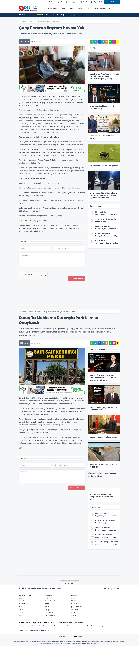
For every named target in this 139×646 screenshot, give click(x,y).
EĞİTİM (73, 598)
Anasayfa (23, 22)
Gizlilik (53, 623)
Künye (28, 623)
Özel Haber (75, 604)
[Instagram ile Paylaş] (114, 42)
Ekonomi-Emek (50, 601)
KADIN (88, 9)
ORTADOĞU (49, 613)
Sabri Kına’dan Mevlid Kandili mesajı (53, 15)
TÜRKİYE (95, 9)
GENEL (47, 604)
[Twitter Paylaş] (95, 42)
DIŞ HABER (74, 610)
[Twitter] (105, 588)
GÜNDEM (80, 9)
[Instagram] (111, 588)
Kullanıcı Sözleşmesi (65, 623)
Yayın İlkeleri (37, 623)
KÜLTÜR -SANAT (50, 615)
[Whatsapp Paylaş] (92, 42)
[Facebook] (108, 588)
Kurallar (46, 623)
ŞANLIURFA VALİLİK (77, 607)
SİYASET (72, 9)
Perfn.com (78, 636)
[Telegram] (118, 588)
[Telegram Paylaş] (103, 42)
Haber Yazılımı (56, 588)
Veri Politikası (78, 623)
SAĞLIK (102, 9)
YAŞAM (73, 613)
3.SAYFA (73, 601)
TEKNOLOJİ (48, 595)
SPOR (109, 9)
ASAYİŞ (47, 607)
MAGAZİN (74, 595)
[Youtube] (115, 588)
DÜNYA (64, 9)
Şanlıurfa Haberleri (52, 9)
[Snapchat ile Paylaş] (117, 42)
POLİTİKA (48, 598)
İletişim (21, 623)
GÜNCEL (73, 615)
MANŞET (47, 610)
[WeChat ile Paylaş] (110, 42)
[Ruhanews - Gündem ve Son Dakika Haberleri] (28, 9)
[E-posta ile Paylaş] (106, 42)
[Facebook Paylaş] (99, 42)
